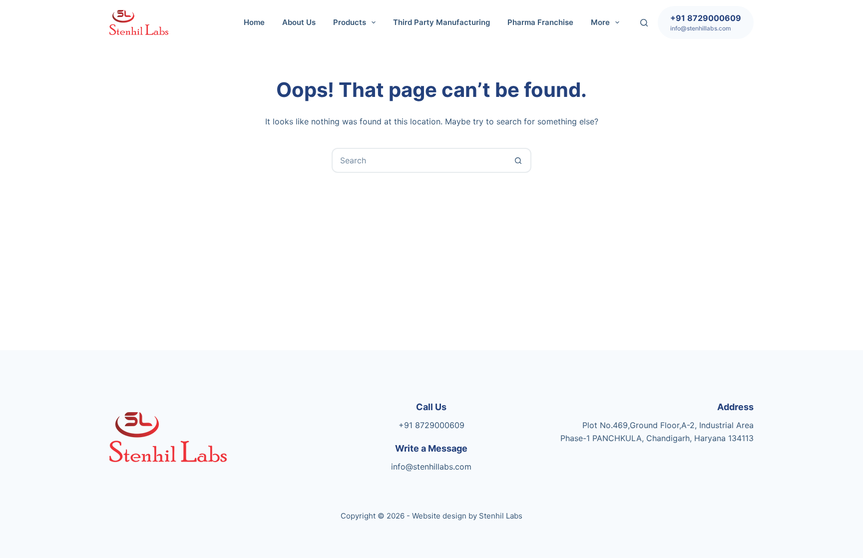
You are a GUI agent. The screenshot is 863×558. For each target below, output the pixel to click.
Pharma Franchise (540, 22)
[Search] (644, 22)
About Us (299, 22)
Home (254, 22)
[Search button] (517, 160)
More (600, 22)
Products (349, 22)
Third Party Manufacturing (441, 22)
